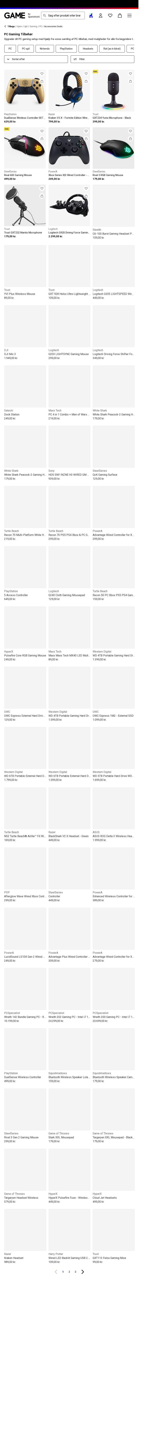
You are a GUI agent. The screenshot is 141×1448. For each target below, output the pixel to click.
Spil (26, 26)
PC (40, 26)
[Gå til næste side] (83, 1272)
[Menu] (129, 15)
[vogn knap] (120, 15)
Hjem (19, 26)
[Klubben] (91, 15)
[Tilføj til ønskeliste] (42, 73)
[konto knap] (100, 15)
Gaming (33, 26)
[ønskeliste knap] (110, 15)
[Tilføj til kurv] (42, 81)
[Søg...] (44, 15)
